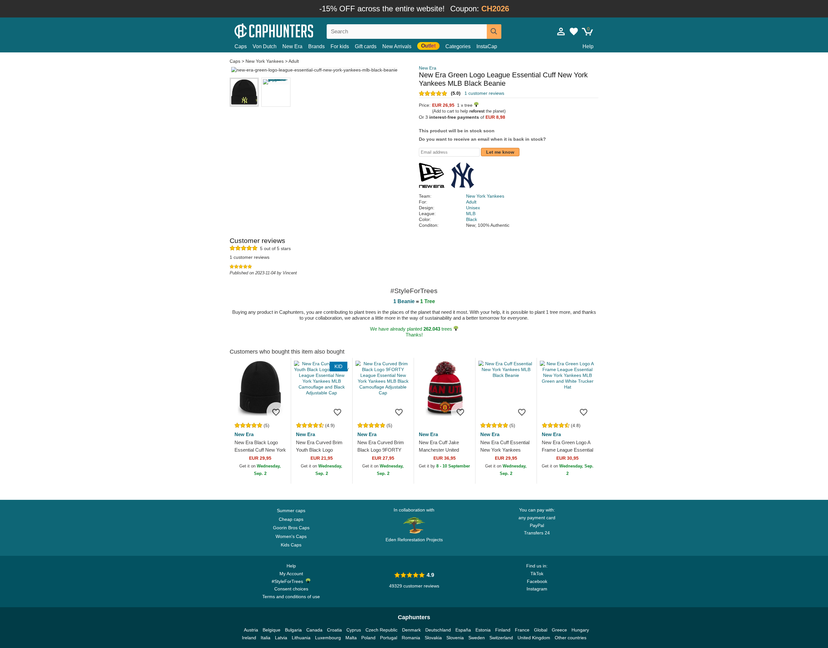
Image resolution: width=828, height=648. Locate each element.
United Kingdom (534, 637)
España (463, 629)
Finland (502, 629)
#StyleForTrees (289, 581)
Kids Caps (291, 544)
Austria (251, 629)
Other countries (570, 637)
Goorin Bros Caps (291, 527)
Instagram (537, 588)
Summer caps (291, 510)
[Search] (494, 31)
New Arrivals (396, 46)
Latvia (281, 637)
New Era (292, 46)
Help (588, 46)
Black (471, 219)
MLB (470, 213)
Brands (316, 46)
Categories (458, 46)
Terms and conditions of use (291, 596)
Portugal (388, 637)
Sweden (476, 637)
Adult (294, 61)
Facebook (537, 581)
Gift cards (365, 46)
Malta (351, 637)
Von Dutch (265, 46)
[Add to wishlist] (276, 412)
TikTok (536, 573)
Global (540, 629)
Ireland (249, 637)
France (522, 629)
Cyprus (353, 629)
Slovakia (433, 637)
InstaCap (486, 46)
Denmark (411, 629)
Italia (265, 637)
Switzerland (501, 637)
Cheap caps (291, 519)
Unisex (473, 207)
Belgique (271, 629)
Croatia (334, 629)
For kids (340, 46)
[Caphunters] (291, 30)
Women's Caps (291, 536)
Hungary (580, 629)
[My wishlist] (574, 31)
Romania (411, 637)
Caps (240, 46)
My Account (291, 573)
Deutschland (438, 629)
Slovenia (455, 637)
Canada (314, 629)
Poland (368, 637)
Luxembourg (328, 637)
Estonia (483, 629)
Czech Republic (381, 629)
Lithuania (301, 637)
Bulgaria (293, 629)
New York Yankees (264, 61)
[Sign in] (561, 31)
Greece (559, 629)
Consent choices (291, 588)
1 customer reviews (484, 93)
